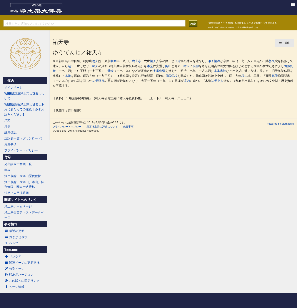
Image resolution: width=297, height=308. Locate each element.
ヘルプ (13, 243)
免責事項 (10, 144)
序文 (7, 120)
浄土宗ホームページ (18, 206)
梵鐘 (110, 70)
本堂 (150, 66)
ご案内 (9, 80)
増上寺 (136, 61)
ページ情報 (16, 286)
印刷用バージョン (21, 274)
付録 (7, 156)
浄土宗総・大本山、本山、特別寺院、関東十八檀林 (24, 184)
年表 (7, 169)
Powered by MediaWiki (280, 123)
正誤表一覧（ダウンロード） (24, 138)
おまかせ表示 (18, 237)
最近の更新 (16, 231)
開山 (168, 66)
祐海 (217, 61)
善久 (95, 61)
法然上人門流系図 (16, 192)
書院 (223, 70)
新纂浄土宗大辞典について (102, 126)
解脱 (275, 75)
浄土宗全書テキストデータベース (24, 214)
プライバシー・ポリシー (21, 150)
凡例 (7, 126)
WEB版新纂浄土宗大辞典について (24, 95)
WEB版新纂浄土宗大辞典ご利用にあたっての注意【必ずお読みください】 (24, 109)
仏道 (177, 61)
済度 (101, 80)
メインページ (13, 87)
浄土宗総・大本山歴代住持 (22, 176)
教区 (113, 61)
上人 (220, 80)
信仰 (196, 66)
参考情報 (10, 224)
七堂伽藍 (159, 70)
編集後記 (10, 132)
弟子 (211, 61)
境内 (244, 75)
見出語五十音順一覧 (18, 164)
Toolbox (11, 249)
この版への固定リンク (24, 280)
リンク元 (15, 256)
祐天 (153, 61)
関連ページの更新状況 (24, 262)
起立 (71, 66)
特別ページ (16, 268)
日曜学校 (171, 75)
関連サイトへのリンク (20, 199)
